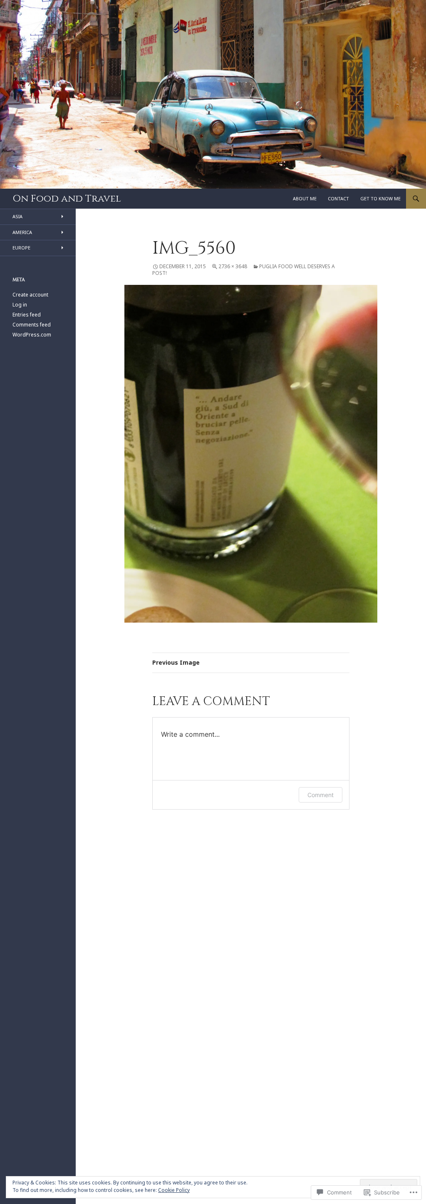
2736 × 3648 (232, 266)
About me (305, 198)
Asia (17, 216)
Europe (21, 247)
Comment (320, 794)
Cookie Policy (174, 1190)
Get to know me (380, 198)
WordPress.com (31, 334)
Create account (30, 294)
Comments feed (31, 324)
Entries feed (26, 314)
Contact (338, 198)
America (22, 232)
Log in (19, 304)
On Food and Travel (66, 198)
